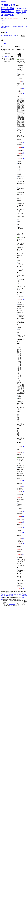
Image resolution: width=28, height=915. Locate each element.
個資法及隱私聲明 (8, 594)
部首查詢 (3, 26)
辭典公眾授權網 (17, 594)
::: (3, 594)
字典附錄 (21, 10)
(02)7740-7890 (12, 604)
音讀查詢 (16, 26)
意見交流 (6, 595)
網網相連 (11, 595)
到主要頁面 (3, 1)
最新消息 (19, 8)
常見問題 (23, 8)
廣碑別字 (7, 56)
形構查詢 (11, 26)
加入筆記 (23, 35)
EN (25, 13)
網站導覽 (24, 12)
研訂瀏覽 (10, 35)
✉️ (19, 35)
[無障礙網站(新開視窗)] (24, 597)
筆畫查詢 (7, 26)
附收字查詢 (3, 27)
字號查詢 (20, 26)
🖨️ (17, 35)
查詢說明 (4, 20)
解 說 (3, 35)
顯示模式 (19, 12)
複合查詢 (24, 26)
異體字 (6, 35)
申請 (23, 81)
